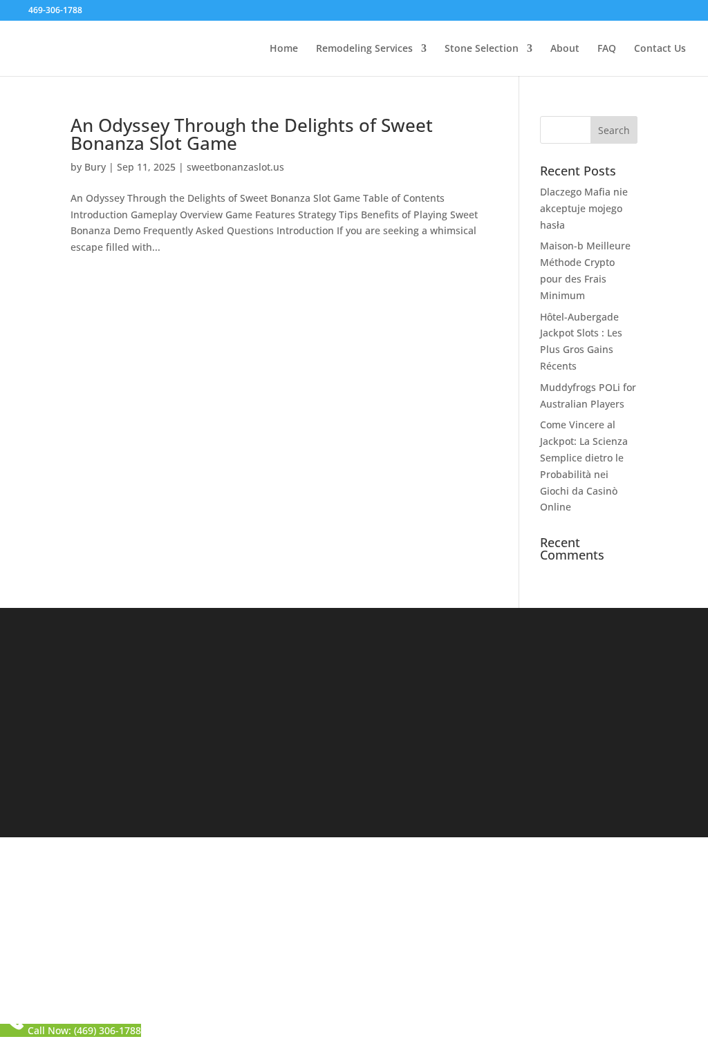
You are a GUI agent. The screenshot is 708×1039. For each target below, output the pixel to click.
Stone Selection (482, 49)
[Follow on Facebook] (385, 799)
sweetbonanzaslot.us (235, 166)
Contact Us (660, 49)
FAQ (606, 49)
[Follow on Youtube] (468, 799)
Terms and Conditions (425, 954)
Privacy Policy (263, 954)
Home (284, 49)
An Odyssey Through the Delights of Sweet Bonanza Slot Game (252, 134)
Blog (227, 702)
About (564, 49)
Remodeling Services (364, 49)
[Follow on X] (413, 799)
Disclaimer (334, 954)
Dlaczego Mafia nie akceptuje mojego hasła (584, 208)
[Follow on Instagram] (440, 799)
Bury (95, 166)
